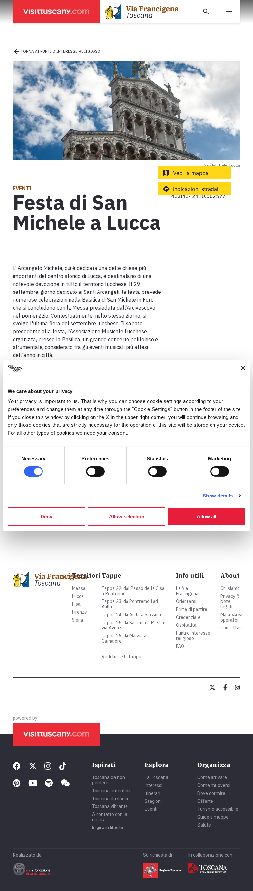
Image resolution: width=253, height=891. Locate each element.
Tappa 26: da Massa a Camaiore (124, 638)
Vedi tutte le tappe (121, 657)
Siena (77, 620)
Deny (46, 516)
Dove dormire (211, 793)
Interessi (153, 785)
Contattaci (231, 628)
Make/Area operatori (231, 617)
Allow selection (126, 516)
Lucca (78, 596)
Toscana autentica (111, 790)
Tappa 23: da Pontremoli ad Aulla (130, 604)
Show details (218, 495)
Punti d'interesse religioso (193, 635)
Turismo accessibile (217, 809)
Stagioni (153, 801)
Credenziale (188, 617)
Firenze (79, 612)
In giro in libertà (107, 827)
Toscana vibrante (110, 806)
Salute (204, 824)
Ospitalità (186, 625)
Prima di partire (191, 609)
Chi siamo (230, 588)
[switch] (95, 471)
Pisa (76, 604)
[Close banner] (243, 368)
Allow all (206, 516)
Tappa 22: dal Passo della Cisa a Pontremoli (133, 591)
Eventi (151, 809)
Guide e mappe (213, 817)
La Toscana (156, 777)
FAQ (180, 646)
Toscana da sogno (111, 798)
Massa (79, 588)
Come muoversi (213, 785)
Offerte (205, 801)
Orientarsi (186, 601)
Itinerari (152, 793)
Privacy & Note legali (229, 601)
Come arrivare (212, 777)
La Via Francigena (187, 591)
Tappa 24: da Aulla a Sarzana (131, 615)
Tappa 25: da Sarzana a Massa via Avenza (133, 625)
